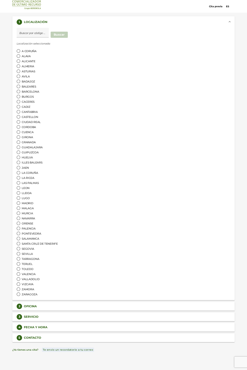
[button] (123, 22)
